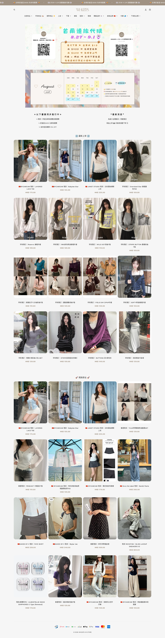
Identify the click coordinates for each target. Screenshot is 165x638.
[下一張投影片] (44, 161)
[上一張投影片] (16, 161)
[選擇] (148, 179)
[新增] (44, 179)
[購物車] (150, 10)
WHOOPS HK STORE (85, 632)
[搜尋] (14, 10)
